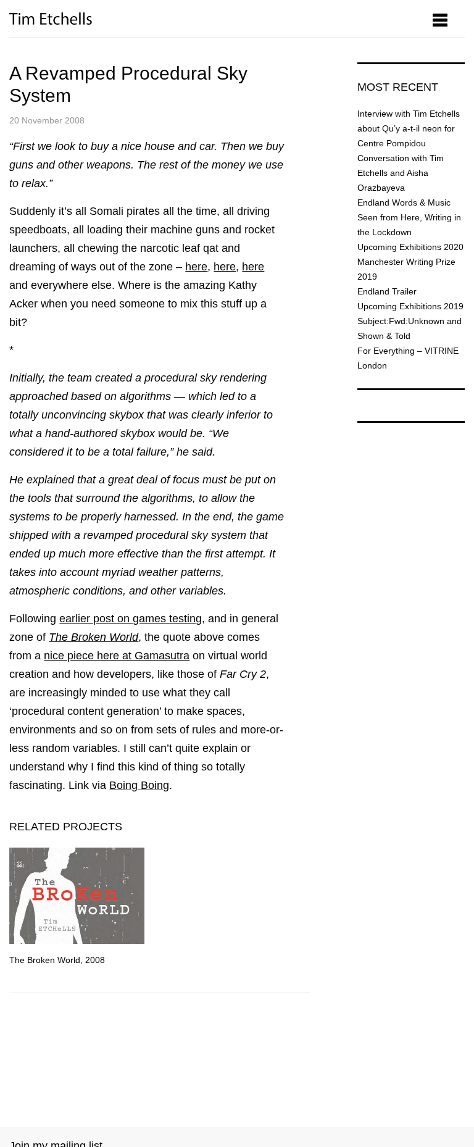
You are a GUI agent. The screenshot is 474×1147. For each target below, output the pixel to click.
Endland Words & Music (404, 202)
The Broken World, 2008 (57, 960)
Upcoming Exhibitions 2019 (410, 306)
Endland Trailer (387, 291)
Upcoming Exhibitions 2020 (410, 247)
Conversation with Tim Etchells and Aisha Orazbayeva (400, 173)
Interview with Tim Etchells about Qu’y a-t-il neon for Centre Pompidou (408, 128)
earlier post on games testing (130, 618)
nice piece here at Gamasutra (116, 655)
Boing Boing (139, 785)
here (196, 267)
